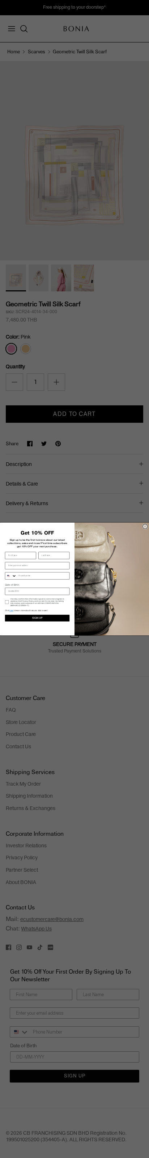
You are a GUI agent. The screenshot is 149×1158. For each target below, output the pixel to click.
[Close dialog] (145, 526)
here (11, 611)
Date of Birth (12, 585)
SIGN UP (37, 618)
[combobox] (11, 576)
